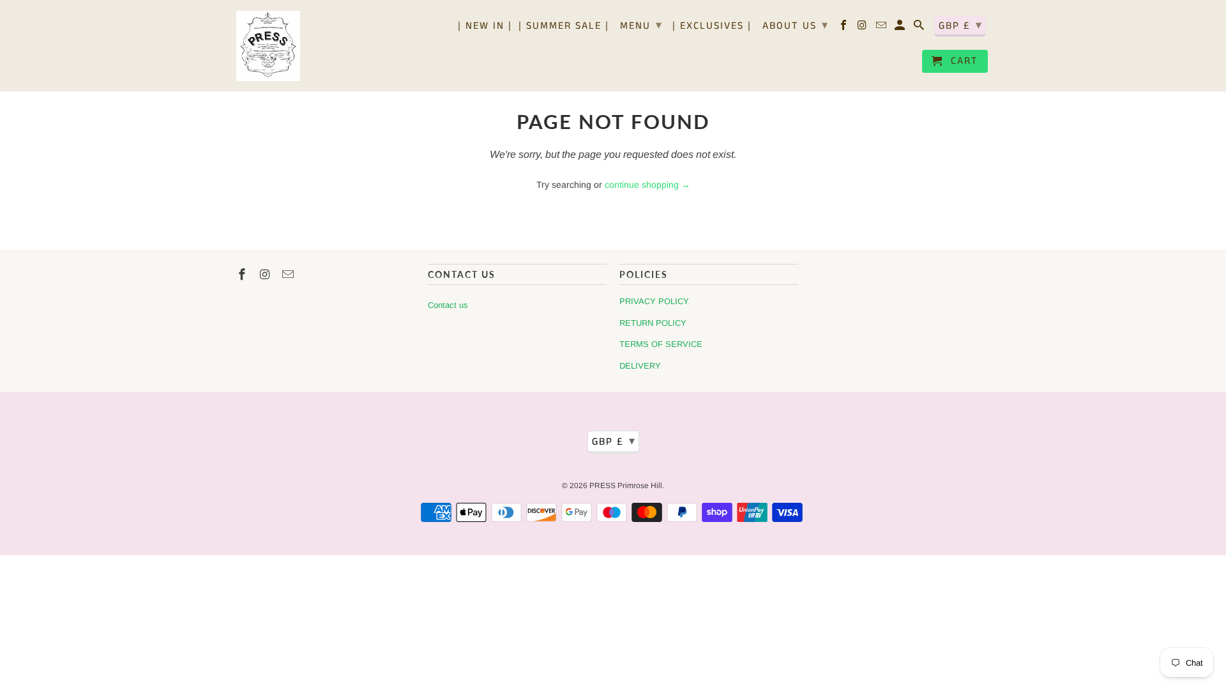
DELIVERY (640, 366)
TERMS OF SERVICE (660, 344)
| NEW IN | (485, 26)
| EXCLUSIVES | (712, 26)
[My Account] (901, 28)
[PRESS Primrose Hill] (268, 45)
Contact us (448, 305)
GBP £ (961, 25)
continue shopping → (647, 185)
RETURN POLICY (652, 323)
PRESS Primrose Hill (625, 485)
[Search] (920, 28)
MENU (641, 25)
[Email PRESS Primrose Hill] (882, 28)
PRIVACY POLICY (654, 301)
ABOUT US (795, 25)
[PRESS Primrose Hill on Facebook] (844, 28)
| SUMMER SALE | (563, 26)
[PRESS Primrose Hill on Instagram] (864, 28)
